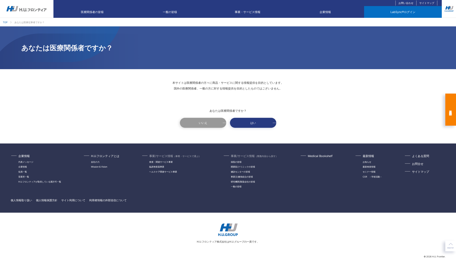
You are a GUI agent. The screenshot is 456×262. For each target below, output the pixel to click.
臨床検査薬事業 (156, 166)
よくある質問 (420, 156)
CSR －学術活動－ (372, 176)
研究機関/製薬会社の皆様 (243, 181)
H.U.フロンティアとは (105, 156)
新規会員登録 (450, 109)
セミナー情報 (369, 171)
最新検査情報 (369, 166)
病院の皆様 (236, 162)
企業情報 (24, 156)
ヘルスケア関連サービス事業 (163, 171)
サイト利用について (73, 200)
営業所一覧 (23, 176)
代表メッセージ (25, 162)
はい (253, 123)
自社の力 (95, 162)
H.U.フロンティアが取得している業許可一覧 (39, 181)
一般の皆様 (170, 12)
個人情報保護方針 (46, 200)
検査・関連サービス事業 (161, 162)
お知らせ (367, 162)
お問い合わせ (405, 2)
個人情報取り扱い (21, 200)
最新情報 (368, 156)
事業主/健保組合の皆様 (242, 176)
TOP (5, 22)
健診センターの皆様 (240, 171)
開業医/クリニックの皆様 (243, 166)
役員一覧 (22, 171)
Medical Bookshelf (320, 156)
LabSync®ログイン (402, 12)
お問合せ (417, 164)
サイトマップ (426, 2)
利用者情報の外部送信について (108, 200)
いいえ (203, 123)
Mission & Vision (99, 166)
